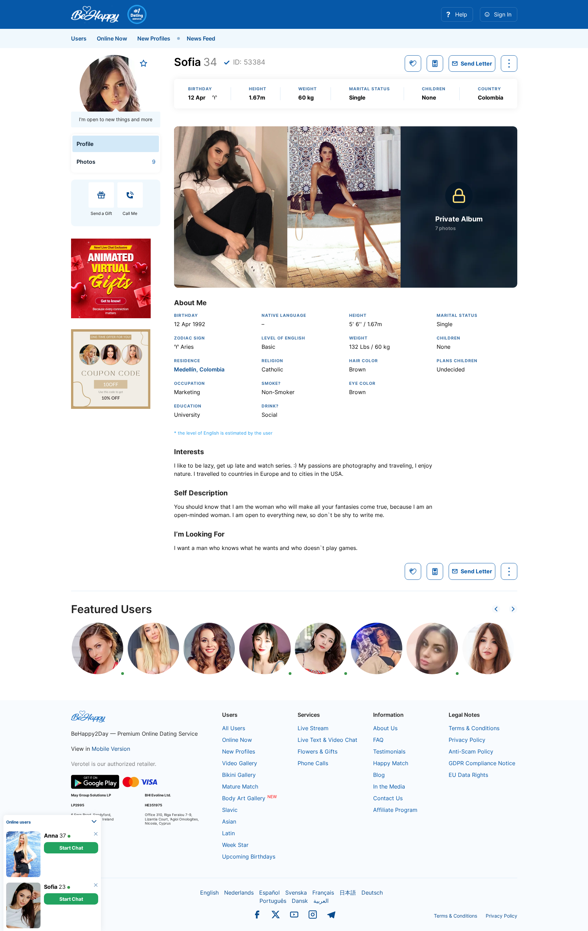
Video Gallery (239, 763)
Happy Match (390, 763)
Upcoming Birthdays (248, 856)
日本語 (347, 892)
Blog (379, 774)
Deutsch (372, 892)
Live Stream (313, 728)
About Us (385, 728)
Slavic (230, 809)
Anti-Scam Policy (471, 751)
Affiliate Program (395, 809)
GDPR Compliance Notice (482, 763)
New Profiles (153, 38)
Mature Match (240, 786)
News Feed (201, 38)
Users (79, 38)
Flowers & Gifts (317, 751)
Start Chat (71, 848)
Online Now (112, 38)
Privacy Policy (467, 739)
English (209, 892)
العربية (320, 900)
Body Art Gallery (243, 798)
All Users (233, 728)
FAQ (378, 739)
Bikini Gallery (239, 774)
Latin (228, 833)
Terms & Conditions (474, 728)
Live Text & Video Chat (327, 739)
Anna (51, 835)
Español (269, 892)
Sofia (50, 886)
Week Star (235, 844)
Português (273, 900)
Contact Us (388, 798)
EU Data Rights (468, 774)
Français (323, 892)
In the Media (389, 786)
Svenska (296, 892)
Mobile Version (111, 748)
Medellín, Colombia (199, 369)
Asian (229, 821)
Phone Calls (313, 763)
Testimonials (389, 751)
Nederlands (239, 892)
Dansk (300, 900)
